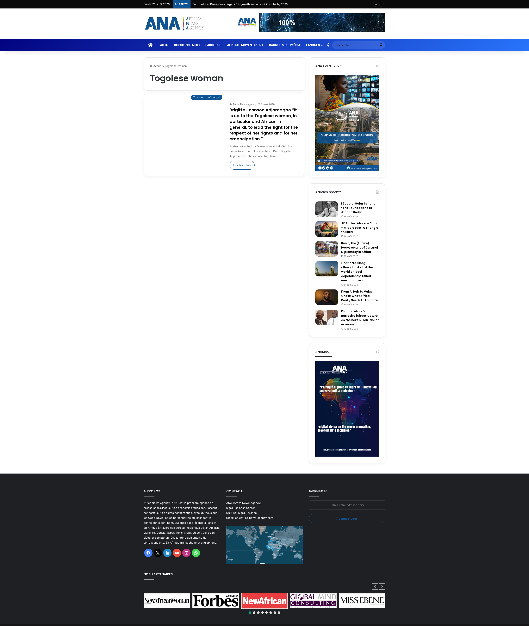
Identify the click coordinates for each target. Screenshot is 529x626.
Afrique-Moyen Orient (245, 45)
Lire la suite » (242, 165)
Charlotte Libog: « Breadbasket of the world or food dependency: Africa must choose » (357, 271)
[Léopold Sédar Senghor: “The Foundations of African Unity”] (326, 209)
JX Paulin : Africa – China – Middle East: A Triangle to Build (359, 227)
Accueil (158, 66)
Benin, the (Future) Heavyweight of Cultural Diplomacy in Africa (359, 247)
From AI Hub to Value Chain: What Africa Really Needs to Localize (359, 295)
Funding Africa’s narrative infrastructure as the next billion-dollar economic (360, 317)
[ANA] (174, 24)
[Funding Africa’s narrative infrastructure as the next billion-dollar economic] (326, 317)
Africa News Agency (244, 104)
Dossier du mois (187, 45)
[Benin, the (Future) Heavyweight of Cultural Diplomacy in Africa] (326, 249)
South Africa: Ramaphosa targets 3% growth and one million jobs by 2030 (240, 4)
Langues (313, 45)
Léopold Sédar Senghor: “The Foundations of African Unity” (359, 207)
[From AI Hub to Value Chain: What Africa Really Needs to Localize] (326, 297)
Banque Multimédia (284, 45)
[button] (382, 586)
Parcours (213, 45)
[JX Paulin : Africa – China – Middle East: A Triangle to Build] (326, 229)
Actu (164, 45)
